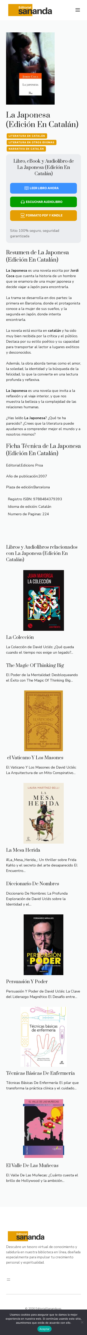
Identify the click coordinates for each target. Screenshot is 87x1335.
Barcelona (41, 487)
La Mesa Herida (23, 850)
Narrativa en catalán (26, 148)
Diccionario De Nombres (32, 884)
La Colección (20, 637)
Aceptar (44, 1329)
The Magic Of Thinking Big (35, 666)
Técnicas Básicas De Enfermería (40, 1073)
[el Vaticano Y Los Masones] (44, 748)
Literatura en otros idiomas (31, 142)
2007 (42, 476)
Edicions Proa (32, 465)
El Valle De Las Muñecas (32, 1166)
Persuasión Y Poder (27, 982)
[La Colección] (43, 628)
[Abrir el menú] (8, 1279)
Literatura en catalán (27, 135)
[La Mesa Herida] (43, 840)
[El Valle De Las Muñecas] (43, 1156)
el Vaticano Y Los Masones (34, 758)
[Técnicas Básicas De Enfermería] (43, 1063)
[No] (82, 1322)
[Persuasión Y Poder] (43, 972)
